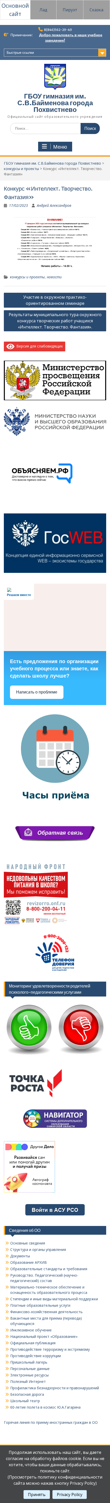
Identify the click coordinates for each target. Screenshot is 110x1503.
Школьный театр (25, 1400)
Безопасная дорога (27, 1394)
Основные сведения (27, 1243)
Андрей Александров (54, 205)
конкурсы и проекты (21, 168)
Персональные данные (30, 1368)
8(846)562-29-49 (58, 30)
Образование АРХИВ (28, 1262)
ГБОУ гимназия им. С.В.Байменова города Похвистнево (55, 103)
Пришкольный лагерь (28, 1362)
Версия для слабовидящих (39, 346)
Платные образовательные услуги (40, 1305)
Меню (60, 147)
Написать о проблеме (36, 692)
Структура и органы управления (38, 1249)
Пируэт (70, 10)
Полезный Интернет (28, 1381)
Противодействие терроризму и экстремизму (50, 1349)
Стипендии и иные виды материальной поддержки (54, 1298)
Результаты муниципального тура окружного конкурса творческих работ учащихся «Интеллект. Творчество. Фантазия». (55, 321)
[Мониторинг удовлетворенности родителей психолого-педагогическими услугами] (55, 1056)
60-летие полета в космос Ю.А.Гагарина (45, 1407)
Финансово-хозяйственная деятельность (46, 1311)
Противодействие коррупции (35, 1355)
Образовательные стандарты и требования (48, 1268)
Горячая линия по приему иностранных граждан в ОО (51, 1422)
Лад (43, 10)
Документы (20, 1255)
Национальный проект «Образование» (44, 1336)
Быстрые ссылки (20, 52)
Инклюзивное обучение (31, 1330)
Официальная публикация (33, 1342)
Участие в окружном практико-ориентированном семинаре (55, 300)
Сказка (96, 10)
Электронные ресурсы (29, 1375)
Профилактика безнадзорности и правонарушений (54, 1387)
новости (54, 276)
